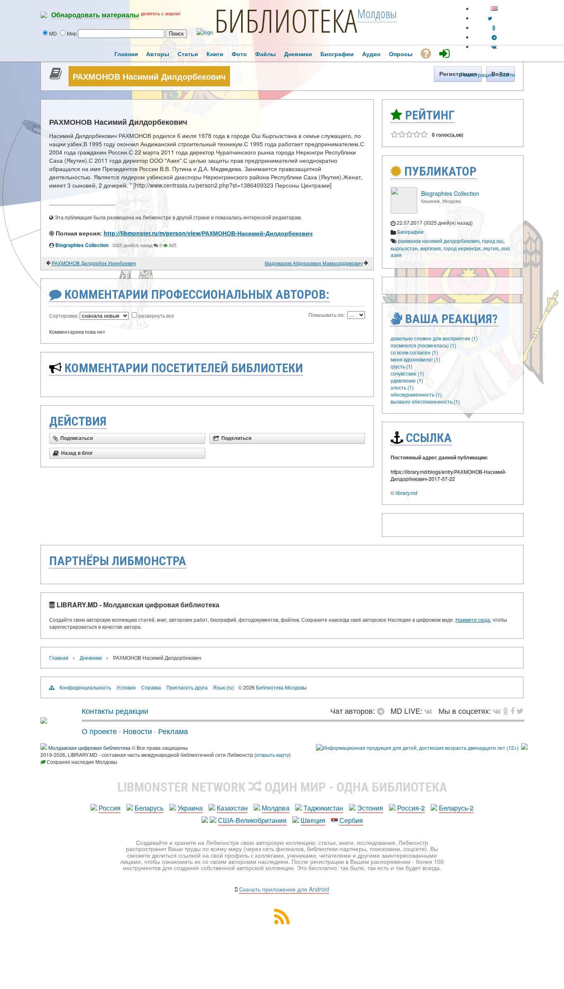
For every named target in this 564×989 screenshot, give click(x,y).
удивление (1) (407, 380)
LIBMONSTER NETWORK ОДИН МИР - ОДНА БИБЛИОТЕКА (282, 787)
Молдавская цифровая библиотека (89, 747)
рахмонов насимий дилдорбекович (438, 240)
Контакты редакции (115, 710)
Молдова (275, 808)
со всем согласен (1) (414, 352)
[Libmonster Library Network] (524, 747)
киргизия (430, 248)
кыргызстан (404, 248)
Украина (190, 808)
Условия (126, 687)
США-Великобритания (252, 820)
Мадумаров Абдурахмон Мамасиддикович (314, 262)
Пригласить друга (187, 687)
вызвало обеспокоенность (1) (425, 401)
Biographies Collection (82, 245)
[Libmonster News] (520, 710)
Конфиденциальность (85, 687)
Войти (507, 74)
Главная (59, 657)
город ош (492, 240)
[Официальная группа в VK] (494, 46)
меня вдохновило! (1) (415, 359)
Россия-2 (411, 808)
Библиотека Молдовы (281, 687)
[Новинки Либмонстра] (505, 710)
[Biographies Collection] (404, 211)
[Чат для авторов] (383, 710)
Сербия (351, 820)
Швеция (313, 820)
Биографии (410, 231)
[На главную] (43, 720)
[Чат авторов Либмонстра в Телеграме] (494, 36)
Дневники (91, 657)
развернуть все (156, 315)
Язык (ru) (223, 687)
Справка (151, 687)
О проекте (99, 730)
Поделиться (236, 438)
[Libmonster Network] (417, 747)
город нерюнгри (462, 248)
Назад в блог (77, 453)
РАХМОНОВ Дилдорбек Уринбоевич (94, 262)
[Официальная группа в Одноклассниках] (494, 27)
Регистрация (477, 74)
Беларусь (149, 808)
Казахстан (232, 808)
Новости (137, 730)
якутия (491, 248)
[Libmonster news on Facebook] (512, 710)
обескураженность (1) (416, 394)
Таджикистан (323, 808)
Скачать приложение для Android (284, 889)
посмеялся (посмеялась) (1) (423, 345)
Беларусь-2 (456, 808)
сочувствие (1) (407, 373)
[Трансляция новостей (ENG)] (490, 17)
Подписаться (76, 438)
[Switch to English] (494, 8)
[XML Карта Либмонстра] (282, 921)
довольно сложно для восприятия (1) (434, 338)
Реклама (173, 730)
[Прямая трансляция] (430, 710)
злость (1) (402, 387)
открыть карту (272, 754)
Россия (110, 808)
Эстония (370, 808)
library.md (406, 492)
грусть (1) (401, 366)
